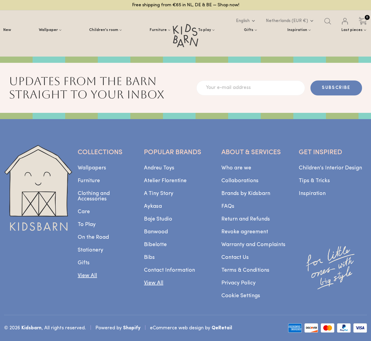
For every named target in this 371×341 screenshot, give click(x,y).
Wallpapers (92, 168)
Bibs (149, 257)
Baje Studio (158, 219)
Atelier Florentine (165, 181)
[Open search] (327, 21)
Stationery (90, 250)
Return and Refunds (245, 219)
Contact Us (235, 257)
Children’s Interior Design (330, 168)
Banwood (156, 232)
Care (84, 212)
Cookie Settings (240, 296)
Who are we (236, 168)
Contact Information (169, 270)
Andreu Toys (159, 168)
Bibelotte (155, 244)
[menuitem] (7, 30)
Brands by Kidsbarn (245, 193)
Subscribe (336, 88)
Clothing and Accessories (94, 196)
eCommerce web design (177, 328)
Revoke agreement (244, 232)
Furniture (89, 181)
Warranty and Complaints (253, 244)
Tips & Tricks (314, 181)
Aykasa (153, 206)
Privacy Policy (238, 283)
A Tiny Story (158, 193)
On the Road (93, 237)
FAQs (227, 206)
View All (87, 275)
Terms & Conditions (245, 270)
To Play (87, 224)
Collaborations (240, 181)
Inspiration (312, 193)
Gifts (84, 263)
